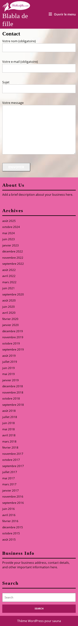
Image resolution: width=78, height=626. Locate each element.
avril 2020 (9, 313)
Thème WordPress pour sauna (39, 621)
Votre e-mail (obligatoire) (20, 62)
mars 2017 (9, 484)
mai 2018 (8, 429)
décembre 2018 (12, 386)
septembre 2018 (13, 405)
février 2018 (10, 447)
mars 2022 (9, 282)
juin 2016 (8, 509)
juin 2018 (8, 423)
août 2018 (9, 411)
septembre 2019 (13, 349)
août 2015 (9, 539)
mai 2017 (8, 478)
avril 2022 (9, 276)
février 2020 (10, 319)
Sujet (5, 82)
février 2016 (10, 521)
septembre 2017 (13, 466)
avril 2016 (9, 515)
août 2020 (9, 300)
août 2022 (9, 270)
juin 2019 (8, 368)
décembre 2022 (12, 251)
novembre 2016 (12, 496)
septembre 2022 (13, 263)
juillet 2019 (9, 362)
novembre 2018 (12, 392)
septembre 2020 (13, 294)
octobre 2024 (11, 227)
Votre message (13, 103)
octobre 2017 (11, 460)
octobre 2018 (11, 398)
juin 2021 (8, 288)
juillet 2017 (9, 472)
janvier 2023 (10, 245)
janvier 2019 (10, 380)
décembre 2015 (12, 527)
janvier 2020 (10, 325)
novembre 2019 (12, 337)
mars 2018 (9, 441)
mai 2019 (8, 374)
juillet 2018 (9, 417)
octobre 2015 (11, 533)
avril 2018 (9, 435)
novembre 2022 (12, 257)
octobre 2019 (11, 343)
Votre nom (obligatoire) (19, 41)
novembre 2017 (12, 454)
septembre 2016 (13, 503)
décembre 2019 (12, 331)
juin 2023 (8, 239)
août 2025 (9, 221)
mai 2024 (8, 233)
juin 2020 (8, 306)
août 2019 (9, 355)
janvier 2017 (10, 490)
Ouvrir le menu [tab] (65, 14)
